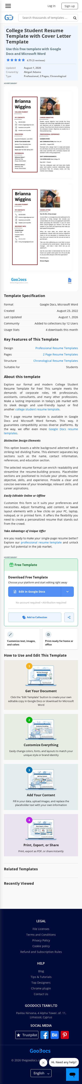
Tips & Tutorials (41, 977)
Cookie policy (41, 946)
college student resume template (37, 409)
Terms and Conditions (41, 934)
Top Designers (41, 982)
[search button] (75, 17)
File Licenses (41, 929)
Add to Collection (37, 617)
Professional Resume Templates (56, 348)
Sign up (70, 6)
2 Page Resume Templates (60, 354)
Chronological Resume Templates (55, 361)
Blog (41, 971)
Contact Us (41, 994)
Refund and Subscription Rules (41, 952)
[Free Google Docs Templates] (9, 17)
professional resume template (41, 542)
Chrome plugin (41, 988)
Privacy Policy (41, 940)
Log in (52, 6)
